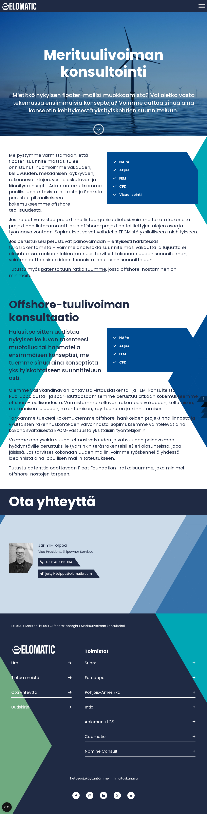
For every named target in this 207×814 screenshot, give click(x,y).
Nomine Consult (101, 751)
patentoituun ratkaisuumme (73, 269)
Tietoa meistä (25, 677)
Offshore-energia (64, 626)
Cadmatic (95, 736)
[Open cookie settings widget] (7, 807)
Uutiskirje (20, 707)
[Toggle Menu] (202, 6)
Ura (14, 663)
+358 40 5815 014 (58, 562)
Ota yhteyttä (24, 692)
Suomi (91, 663)
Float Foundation (97, 468)
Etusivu (16, 626)
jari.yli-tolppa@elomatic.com (68, 573)
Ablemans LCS (99, 722)
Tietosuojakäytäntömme (89, 778)
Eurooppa (95, 677)
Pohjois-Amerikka (102, 692)
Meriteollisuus (36, 626)
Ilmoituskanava (126, 778)
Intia (89, 707)
